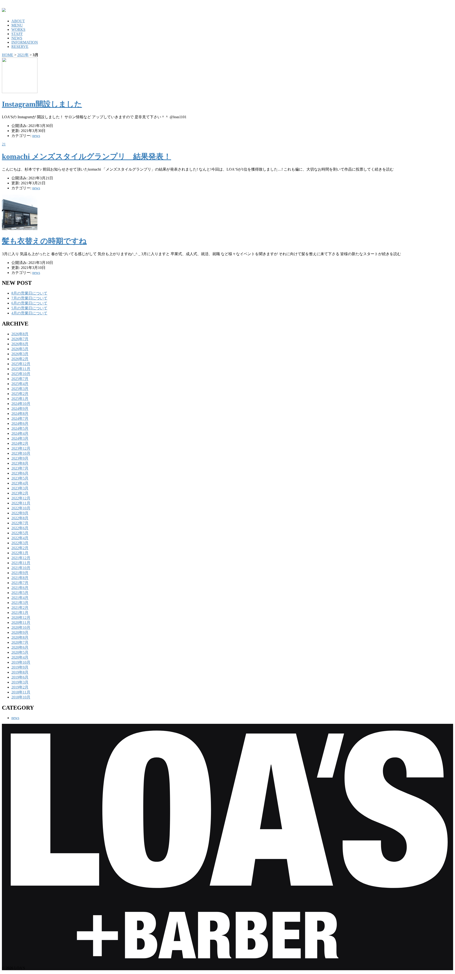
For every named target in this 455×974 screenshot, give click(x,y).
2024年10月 (20, 404)
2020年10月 (20, 627)
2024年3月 (19, 438)
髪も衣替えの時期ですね (44, 241)
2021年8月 (19, 578)
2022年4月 (19, 538)
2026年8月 (19, 334)
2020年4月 (19, 657)
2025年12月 (20, 364)
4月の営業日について (29, 313)
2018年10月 (20, 697)
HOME (7, 55)
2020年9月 (19, 632)
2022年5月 (19, 533)
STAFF (17, 34)
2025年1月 (19, 399)
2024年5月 (19, 428)
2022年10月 (20, 508)
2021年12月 (20, 558)
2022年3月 (19, 543)
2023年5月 (19, 478)
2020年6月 (19, 647)
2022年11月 (20, 503)
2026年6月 (19, 344)
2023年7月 (19, 468)
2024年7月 (19, 419)
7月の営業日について (29, 298)
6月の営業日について (29, 303)
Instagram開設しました (42, 104)
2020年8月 (19, 637)
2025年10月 (20, 374)
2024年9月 (19, 409)
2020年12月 (20, 618)
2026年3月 (19, 354)
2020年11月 (20, 623)
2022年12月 (20, 498)
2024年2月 (19, 443)
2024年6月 (19, 423)
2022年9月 (19, 513)
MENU (17, 25)
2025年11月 (20, 369)
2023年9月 (19, 458)
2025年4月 (19, 384)
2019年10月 (20, 662)
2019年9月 (19, 667)
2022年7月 (19, 523)
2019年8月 (19, 672)
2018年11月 (20, 692)
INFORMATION (24, 42)
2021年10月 (20, 568)
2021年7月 (19, 583)
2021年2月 (19, 608)
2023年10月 (20, 453)
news (36, 136)
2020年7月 (19, 642)
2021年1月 (19, 613)
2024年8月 (19, 414)
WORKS (18, 29)
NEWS (16, 38)
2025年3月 (19, 389)
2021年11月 (20, 563)
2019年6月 (19, 677)
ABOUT (18, 21)
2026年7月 (19, 339)
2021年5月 (19, 593)
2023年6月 (19, 473)
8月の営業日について (29, 293)
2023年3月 (19, 488)
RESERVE (19, 47)
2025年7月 (19, 379)
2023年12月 (20, 448)
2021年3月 (19, 603)
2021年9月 (19, 573)
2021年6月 (19, 588)
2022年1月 (19, 553)
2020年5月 (19, 652)
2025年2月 (19, 394)
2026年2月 (19, 359)
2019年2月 (19, 687)
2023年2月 (19, 493)
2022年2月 (19, 548)
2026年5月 (19, 349)
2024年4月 (19, 433)
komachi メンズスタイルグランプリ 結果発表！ (86, 156)
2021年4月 (19, 598)
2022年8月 (19, 518)
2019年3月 (19, 682)
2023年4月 (19, 483)
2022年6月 (19, 528)
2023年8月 (19, 463)
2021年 (23, 55)
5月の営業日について (29, 308)
